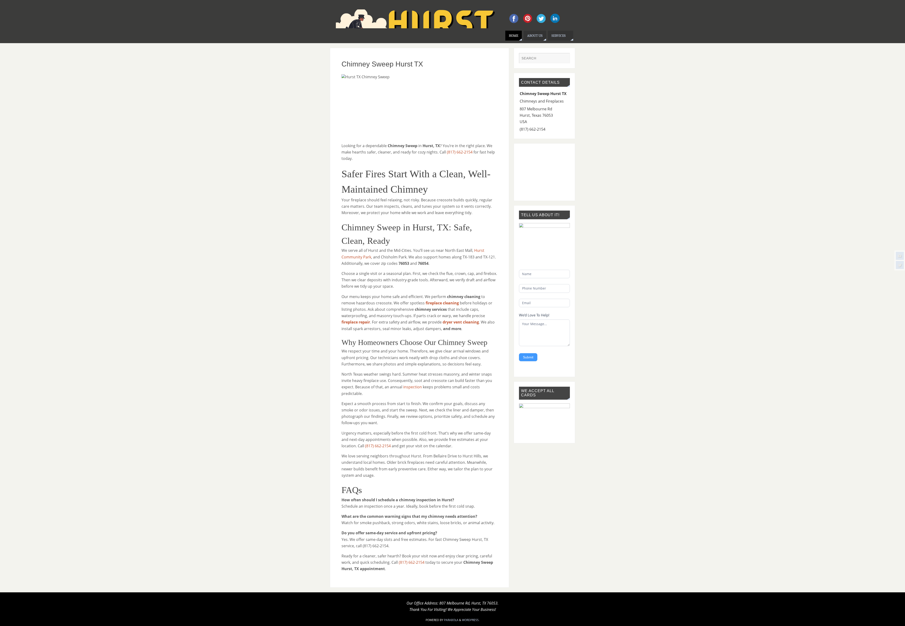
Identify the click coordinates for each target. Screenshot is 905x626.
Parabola (451, 620)
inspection (412, 387)
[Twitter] (900, 265)
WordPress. (470, 620)
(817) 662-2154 (460, 152)
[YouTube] (900, 256)
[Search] (564, 58)
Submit (528, 357)
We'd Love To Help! (534, 315)
